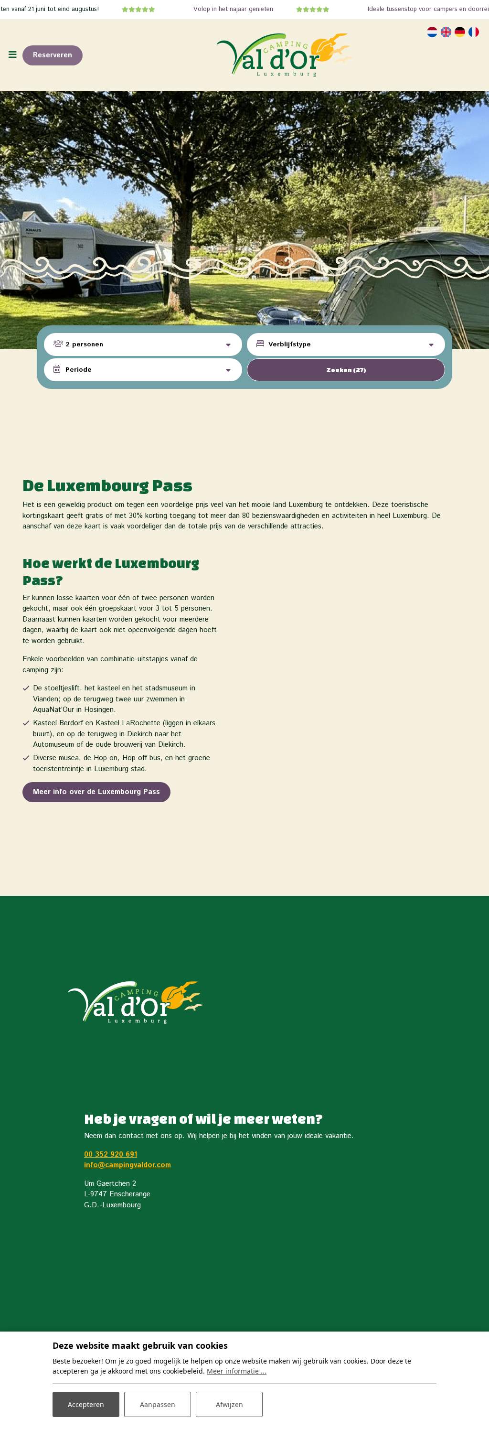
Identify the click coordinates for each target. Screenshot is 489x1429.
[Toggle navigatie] (12, 55)
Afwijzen (229, 1404)
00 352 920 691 (110, 1155)
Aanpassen (157, 1404)
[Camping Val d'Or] (285, 55)
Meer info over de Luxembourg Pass (96, 792)
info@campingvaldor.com (127, 1165)
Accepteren (86, 1404)
